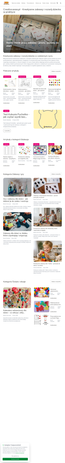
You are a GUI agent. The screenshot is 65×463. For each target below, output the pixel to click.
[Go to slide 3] (59, 50)
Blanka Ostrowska (7, 203)
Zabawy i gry (38, 3)
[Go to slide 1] (56, 50)
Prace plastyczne (30, 3)
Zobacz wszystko (56, 71)
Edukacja (23, 3)
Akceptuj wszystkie (15, 459)
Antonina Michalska (38, 267)
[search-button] (57, 3)
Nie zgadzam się (15, 456)
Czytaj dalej (7, 130)
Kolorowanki (53, 3)
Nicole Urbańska (9, 49)
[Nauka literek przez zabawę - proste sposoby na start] (32, 34)
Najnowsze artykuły (16, 3)
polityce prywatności (20, 452)
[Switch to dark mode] (60, 3)
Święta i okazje (45, 3)
